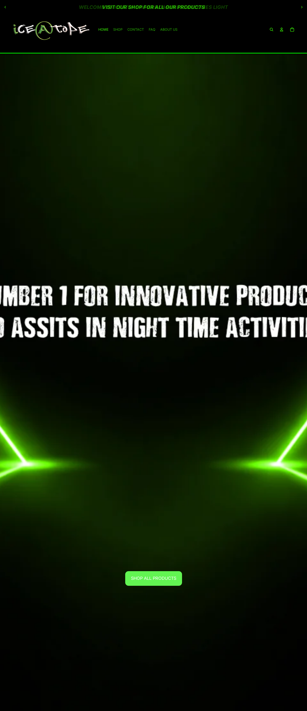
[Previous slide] (5, 7)
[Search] (271, 29)
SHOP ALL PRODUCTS (153, 578)
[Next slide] (301, 7)
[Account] (281, 29)
